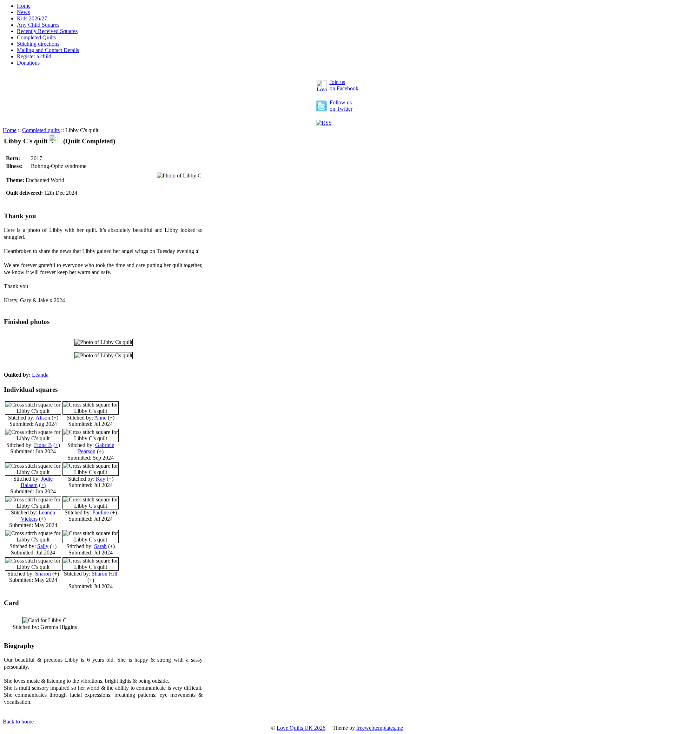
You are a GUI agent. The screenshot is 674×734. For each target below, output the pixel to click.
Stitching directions (38, 44)
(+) (56, 445)
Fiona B (43, 445)
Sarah (100, 546)
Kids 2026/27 (32, 18)
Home (24, 6)
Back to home (18, 722)
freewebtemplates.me (379, 728)
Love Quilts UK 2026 (301, 728)
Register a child (34, 56)
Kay (100, 479)
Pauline (100, 512)
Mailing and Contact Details (48, 50)
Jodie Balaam (37, 482)
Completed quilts (41, 130)
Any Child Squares (38, 25)
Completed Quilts (36, 37)
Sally (42, 546)
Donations (28, 63)
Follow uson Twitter (341, 105)
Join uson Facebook (344, 85)
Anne (100, 418)
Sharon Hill (104, 574)
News (23, 12)
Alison (42, 418)
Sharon (43, 574)
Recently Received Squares (47, 31)
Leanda (40, 375)
